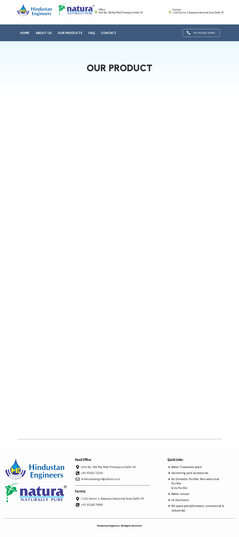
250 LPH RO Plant (62, 413)
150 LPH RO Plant (62, 303)
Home (24, 33)
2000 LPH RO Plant (122, 220)
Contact (108, 33)
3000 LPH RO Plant (122, 330)
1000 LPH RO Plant (150, 206)
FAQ (92, 33)
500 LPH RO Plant (181, 330)
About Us (44, 33)
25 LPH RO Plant (150, 316)
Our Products (70, 33)
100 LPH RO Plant (62, 206)
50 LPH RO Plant (152, 330)
